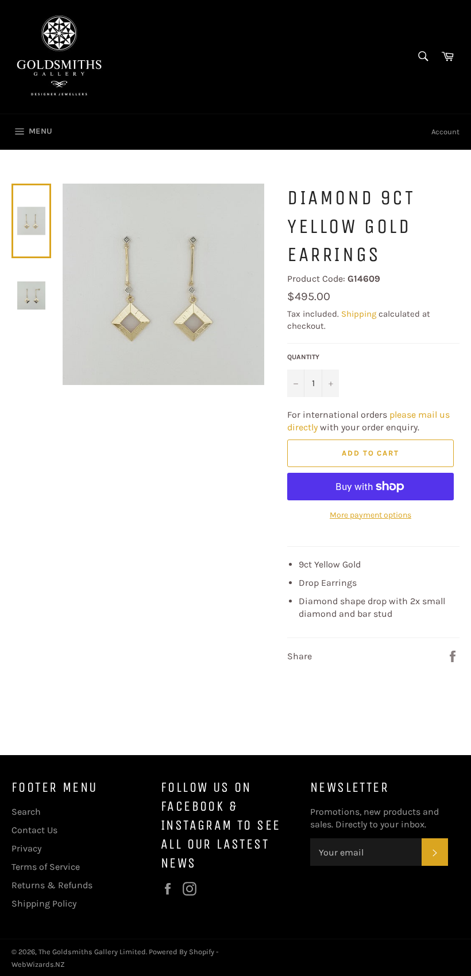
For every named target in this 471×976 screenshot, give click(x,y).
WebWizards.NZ (38, 964)
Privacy (26, 848)
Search (26, 811)
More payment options (370, 515)
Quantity (303, 357)
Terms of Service (45, 866)
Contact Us (34, 830)
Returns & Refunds (51, 885)
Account (445, 131)
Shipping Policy (43, 903)
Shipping (358, 314)
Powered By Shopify (181, 951)
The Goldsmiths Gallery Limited (92, 951)
